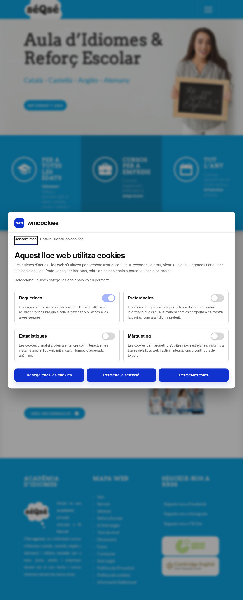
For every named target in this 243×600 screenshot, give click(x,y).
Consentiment (26, 239)
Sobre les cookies (68, 239)
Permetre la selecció (121, 375)
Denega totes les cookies (49, 375)
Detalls (45, 239)
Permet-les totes (193, 375)
